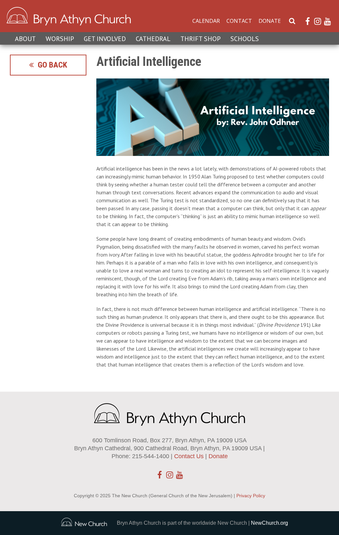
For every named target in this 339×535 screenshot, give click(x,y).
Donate (270, 20)
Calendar (206, 20)
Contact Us (189, 456)
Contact (239, 20)
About (25, 38)
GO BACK (50, 65)
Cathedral (153, 38)
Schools (244, 38)
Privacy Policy (250, 495)
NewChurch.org (269, 523)
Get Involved (105, 38)
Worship (60, 38)
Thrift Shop (200, 38)
